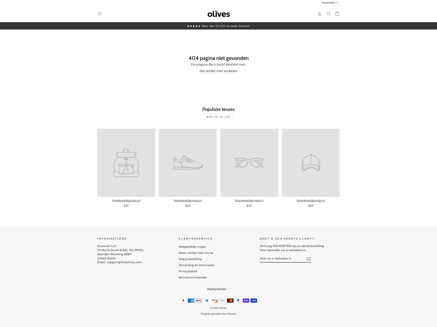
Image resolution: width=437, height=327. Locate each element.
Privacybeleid (188, 271)
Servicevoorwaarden (193, 277)
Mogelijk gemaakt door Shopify (218, 313)
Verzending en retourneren (197, 265)
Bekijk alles (218, 116)
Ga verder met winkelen (218, 71)
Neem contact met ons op (196, 252)
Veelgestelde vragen (192, 246)
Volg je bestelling (190, 259)
